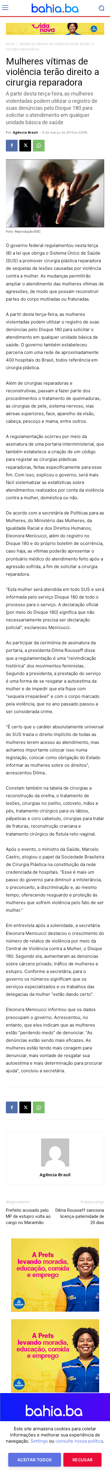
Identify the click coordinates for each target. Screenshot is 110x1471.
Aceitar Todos (34, 1459)
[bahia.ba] (55, 8)
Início (10, 43)
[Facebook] (12, 145)
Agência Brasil (25, 132)
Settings (39, 1441)
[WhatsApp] (39, 145)
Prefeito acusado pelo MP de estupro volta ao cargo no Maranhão (28, 1216)
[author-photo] (55, 1166)
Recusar (82, 1459)
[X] (25, 145)
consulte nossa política (79, 1441)
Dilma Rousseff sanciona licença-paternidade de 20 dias (79, 1216)
